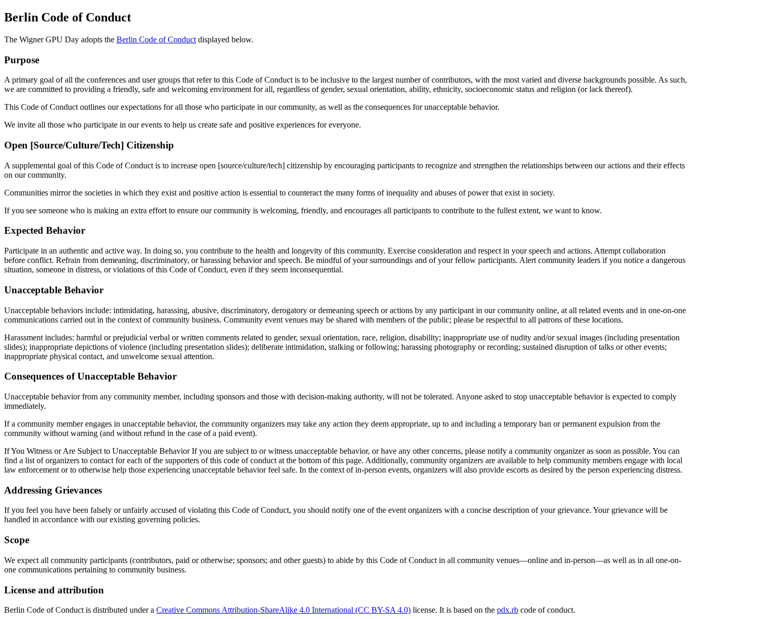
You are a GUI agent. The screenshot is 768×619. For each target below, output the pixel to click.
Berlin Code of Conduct (156, 39)
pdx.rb (507, 609)
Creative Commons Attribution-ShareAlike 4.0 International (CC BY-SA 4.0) (283, 609)
